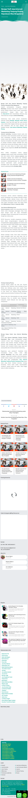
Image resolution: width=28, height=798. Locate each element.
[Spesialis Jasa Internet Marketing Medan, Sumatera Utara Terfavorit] (21, 462)
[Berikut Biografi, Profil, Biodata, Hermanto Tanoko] (4, 608)
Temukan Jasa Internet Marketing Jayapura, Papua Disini (21, 454)
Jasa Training (4, 769)
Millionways (4, 771)
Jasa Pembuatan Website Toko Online (21, 767)
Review (17, 772)
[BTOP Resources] (14, 2)
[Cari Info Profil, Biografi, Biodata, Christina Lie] (4, 633)
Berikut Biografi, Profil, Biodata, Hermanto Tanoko (15, 606)
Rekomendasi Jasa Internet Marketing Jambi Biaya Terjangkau (16, 189)
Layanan (18, 769)
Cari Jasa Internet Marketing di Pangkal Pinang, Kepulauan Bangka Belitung (16, 174)
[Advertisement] (14, 38)
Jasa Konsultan (5, 767)
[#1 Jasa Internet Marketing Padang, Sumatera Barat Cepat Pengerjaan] (7, 462)
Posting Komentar (4, 16)
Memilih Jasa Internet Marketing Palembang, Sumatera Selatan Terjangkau (17, 179)
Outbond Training (20, 771)
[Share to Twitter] (8, 406)
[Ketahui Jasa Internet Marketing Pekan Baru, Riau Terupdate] (7, 447)
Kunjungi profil (8, 557)
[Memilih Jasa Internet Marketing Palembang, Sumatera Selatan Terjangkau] (3, 180)
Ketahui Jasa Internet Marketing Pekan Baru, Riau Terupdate (14, 418)
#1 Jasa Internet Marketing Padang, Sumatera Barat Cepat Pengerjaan (7, 471)
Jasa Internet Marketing (6, 400)
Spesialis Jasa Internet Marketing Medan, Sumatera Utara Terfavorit (21, 471)
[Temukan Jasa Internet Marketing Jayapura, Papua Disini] (21, 447)
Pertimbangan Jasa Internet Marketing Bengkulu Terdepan (16, 184)
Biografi (3, 765)
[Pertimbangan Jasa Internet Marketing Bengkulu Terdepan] (3, 185)
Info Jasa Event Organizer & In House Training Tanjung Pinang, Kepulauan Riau (17, 640)
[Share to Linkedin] (19, 406)
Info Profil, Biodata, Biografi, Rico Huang (16, 624)
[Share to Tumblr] (24, 406)
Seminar (3, 774)
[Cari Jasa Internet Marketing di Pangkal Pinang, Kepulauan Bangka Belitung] (3, 175)
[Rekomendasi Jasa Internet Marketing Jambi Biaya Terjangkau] (3, 189)
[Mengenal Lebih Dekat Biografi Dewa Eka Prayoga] (4, 616)
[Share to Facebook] (3, 406)
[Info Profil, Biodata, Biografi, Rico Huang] (4, 625)
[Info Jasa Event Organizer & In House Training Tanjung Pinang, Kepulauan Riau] (4, 641)
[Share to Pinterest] (14, 406)
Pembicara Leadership (6, 772)
